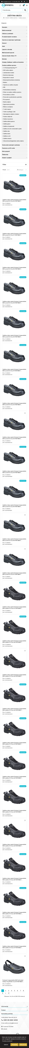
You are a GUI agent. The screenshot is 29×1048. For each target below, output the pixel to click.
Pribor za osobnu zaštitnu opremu (12, 92)
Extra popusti (6, 151)
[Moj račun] (20, 5)
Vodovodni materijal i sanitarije (11, 145)
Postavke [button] (14, 1044)
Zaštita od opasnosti (8, 126)
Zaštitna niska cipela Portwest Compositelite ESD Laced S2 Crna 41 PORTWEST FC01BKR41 (14, 371)
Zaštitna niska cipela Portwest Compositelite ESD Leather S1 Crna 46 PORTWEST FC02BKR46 (14, 914)
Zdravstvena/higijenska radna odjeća (13, 141)
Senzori (4, 43)
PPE (4, 87)
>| (8, 993)
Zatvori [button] (6, 1044)
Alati (3, 46)
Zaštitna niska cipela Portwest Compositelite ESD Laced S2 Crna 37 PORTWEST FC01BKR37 (14, 235)
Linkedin (5, 1029)
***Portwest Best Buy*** (10, 67)
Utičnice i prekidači (7, 33)
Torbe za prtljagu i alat (9, 111)
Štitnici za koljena (8, 106)
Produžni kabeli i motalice (9, 36)
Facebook (5, 1026)
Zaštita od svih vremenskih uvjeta (12, 128)
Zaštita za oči (6, 136)
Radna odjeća (7, 102)
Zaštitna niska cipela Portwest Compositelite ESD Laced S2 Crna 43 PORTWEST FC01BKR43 (14, 439)
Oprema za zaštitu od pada (10, 85)
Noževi (5, 82)
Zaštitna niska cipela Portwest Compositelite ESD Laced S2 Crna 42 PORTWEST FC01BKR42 (14, 405)
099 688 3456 (16, 1)
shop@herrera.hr (7, 1)
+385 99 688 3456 (10, 1020)
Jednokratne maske (8, 72)
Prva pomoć (6, 99)
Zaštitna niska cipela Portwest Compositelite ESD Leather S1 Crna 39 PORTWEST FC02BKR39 (14, 676)
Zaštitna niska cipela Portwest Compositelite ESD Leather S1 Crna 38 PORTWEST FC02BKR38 (14, 642)
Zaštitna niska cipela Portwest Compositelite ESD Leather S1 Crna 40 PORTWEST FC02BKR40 (14, 710)
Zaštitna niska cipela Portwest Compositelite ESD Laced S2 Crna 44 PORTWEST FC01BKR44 (14, 473)
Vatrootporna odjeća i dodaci (11, 114)
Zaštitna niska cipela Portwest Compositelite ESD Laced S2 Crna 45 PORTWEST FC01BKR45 (14, 506)
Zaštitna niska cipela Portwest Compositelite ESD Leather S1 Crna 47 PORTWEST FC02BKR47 (14, 948)
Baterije (4, 59)
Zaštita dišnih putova (9, 121)
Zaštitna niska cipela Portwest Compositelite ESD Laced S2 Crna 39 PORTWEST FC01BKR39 (14, 303)
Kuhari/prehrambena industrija (11, 80)
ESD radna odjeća (8, 70)
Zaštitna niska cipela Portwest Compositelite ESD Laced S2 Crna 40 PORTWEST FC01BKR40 (14, 337)
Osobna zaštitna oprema (11, 17)
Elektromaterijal (6, 30)
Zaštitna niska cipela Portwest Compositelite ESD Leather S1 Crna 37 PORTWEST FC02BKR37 (14, 608)
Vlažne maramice (8, 119)
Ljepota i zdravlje (7, 49)
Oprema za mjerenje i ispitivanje (11, 40)
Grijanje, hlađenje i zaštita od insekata (13, 62)
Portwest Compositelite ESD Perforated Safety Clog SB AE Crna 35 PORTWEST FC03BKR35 (13, 982)
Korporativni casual (8, 77)
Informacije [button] (14, 1006)
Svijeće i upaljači (7, 157)
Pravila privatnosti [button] (7, 1041)
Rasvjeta (4, 27)
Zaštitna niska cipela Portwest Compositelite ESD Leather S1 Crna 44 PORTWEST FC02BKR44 (14, 846)
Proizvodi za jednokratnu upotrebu (12, 97)
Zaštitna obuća (7, 138)
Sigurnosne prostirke (8, 104)
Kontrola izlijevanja (8, 75)
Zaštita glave (6, 124)
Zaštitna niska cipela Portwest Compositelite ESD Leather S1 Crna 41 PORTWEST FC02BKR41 (14, 744)
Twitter (11, 1026)
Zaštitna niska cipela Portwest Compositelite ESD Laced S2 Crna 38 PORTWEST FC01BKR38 (14, 269)
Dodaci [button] (14, 1010)
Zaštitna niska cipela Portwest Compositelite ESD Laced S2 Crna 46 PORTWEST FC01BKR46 (14, 540)
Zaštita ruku (6, 131)
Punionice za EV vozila (8, 148)
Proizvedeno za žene (8, 94)
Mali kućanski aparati (8, 52)
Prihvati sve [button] (23, 1044)
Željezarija (5, 154)
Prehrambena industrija (9, 89)
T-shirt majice (7, 109)
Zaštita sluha (6, 133)
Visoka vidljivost (7, 116)
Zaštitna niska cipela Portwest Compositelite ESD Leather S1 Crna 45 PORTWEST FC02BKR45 (14, 880)
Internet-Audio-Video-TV (9, 56)
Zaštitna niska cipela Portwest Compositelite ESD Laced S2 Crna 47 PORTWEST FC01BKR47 (14, 574)
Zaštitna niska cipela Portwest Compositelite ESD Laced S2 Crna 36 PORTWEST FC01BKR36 (14, 201)
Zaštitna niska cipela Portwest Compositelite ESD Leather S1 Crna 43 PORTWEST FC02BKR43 (14, 812)
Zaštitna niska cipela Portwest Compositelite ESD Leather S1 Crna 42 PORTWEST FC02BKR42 (14, 778)
